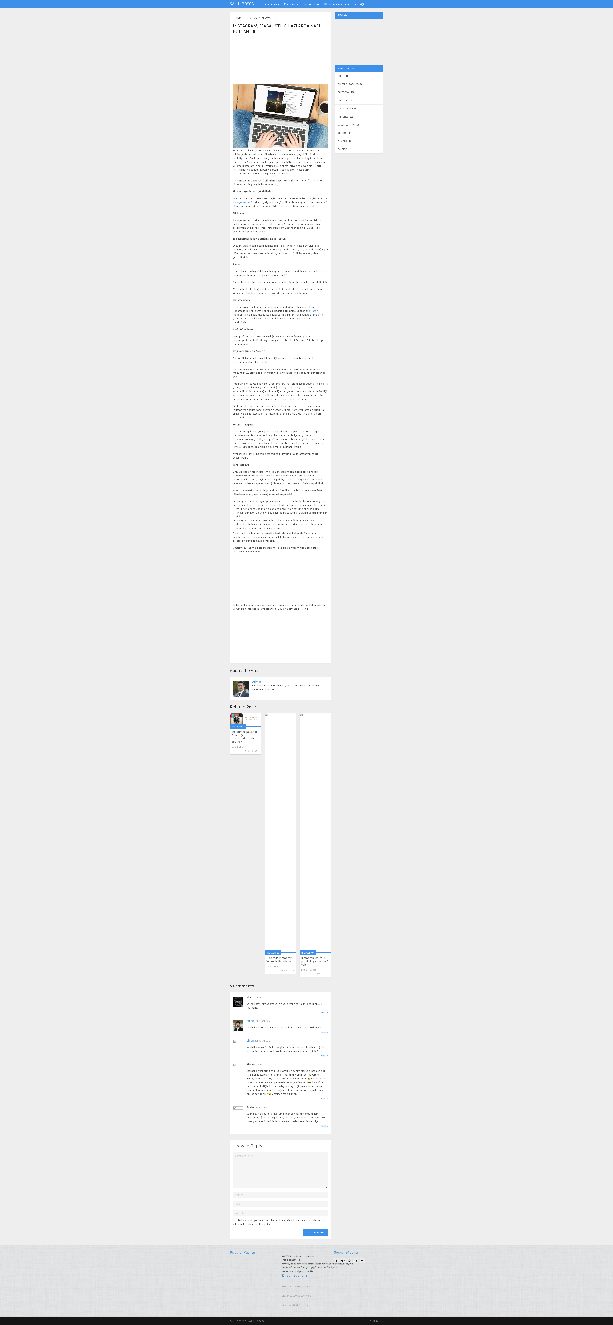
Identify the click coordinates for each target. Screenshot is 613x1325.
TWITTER (342, 149)
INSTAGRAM (293, 4)
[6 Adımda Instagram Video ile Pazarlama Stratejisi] (280, 833)
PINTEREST (343, 116)
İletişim (361, 4)
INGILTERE (343, 100)
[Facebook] (336, 1260)
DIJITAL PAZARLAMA (338, 4)
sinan (250, 1040)
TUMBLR (342, 141)
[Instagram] (349, 1260)
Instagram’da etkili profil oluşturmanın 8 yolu (314, 961)
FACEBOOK (313, 4)
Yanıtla (324, 1012)
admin (256, 681)
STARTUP (342, 133)
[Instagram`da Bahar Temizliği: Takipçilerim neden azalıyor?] (245, 720)
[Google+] (343, 1260)
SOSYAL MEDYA (346, 124)
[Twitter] (362, 1260)
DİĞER (341, 76)
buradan (313, 310)
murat (250, 1020)
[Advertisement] (280, 59)
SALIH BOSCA (242, 4)
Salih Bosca (240, 747)
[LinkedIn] (355, 1260)
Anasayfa (273, 4)
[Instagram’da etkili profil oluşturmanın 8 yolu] (315, 833)
